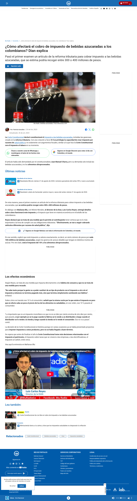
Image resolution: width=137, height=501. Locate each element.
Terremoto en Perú (64, 8)
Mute (113, 498)
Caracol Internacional (40, 476)
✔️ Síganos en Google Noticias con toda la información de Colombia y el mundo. (52, 231)
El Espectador (38, 471)
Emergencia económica (36, 8)
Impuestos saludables (76, 436)
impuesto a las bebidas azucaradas (58, 137)
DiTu (35, 468)
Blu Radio (7, 41)
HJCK (35, 466)
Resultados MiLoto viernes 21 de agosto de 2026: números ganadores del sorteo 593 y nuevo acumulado (57, 181)
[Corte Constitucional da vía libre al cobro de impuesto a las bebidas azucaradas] (10, 414)
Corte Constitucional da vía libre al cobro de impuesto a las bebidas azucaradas (48, 415)
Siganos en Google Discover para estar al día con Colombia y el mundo (75, 152)
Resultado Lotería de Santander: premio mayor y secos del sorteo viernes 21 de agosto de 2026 (53, 192)
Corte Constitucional (15, 137)
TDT (61, 461)
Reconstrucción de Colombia (79, 8)
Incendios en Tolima (51, 8)
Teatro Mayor (37, 473)
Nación (27, 412)
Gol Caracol (37, 461)
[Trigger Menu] (7, 3)
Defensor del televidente (67, 458)
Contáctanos (64, 466)
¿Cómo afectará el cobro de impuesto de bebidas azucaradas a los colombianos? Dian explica (47, 41)
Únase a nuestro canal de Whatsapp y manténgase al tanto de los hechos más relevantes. (25, 153)
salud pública (19, 143)
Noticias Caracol (38, 456)
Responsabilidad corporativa (98, 458)
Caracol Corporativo (39, 478)
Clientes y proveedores (66, 468)
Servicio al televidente (66, 456)
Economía (15, 41)
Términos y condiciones (96, 466)
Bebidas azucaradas (50, 436)
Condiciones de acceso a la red (98, 456)
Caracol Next (37, 481)
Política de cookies (95, 463)
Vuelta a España (93, 8)
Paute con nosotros (65, 471)
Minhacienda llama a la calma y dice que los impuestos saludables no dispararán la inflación (53, 426)
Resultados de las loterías (24, 178)
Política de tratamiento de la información (101, 461)
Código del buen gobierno (67, 463)
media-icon (68, 498)
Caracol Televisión (39, 458)
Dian (63, 436)
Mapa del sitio (64, 473)
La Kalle (36, 463)
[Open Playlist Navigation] (131, 498)
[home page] (68, 3)
